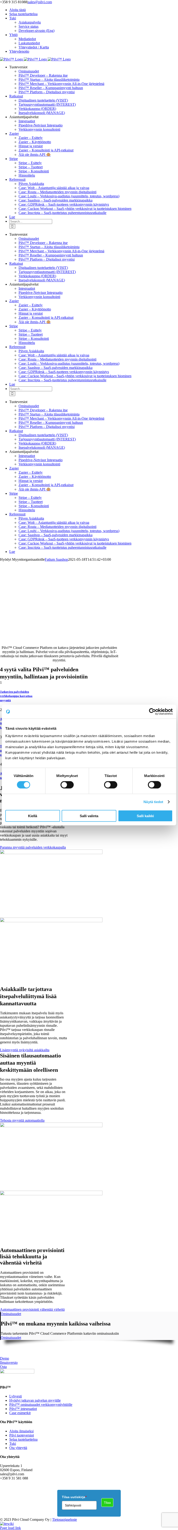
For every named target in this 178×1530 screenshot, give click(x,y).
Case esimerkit (20, 1413)
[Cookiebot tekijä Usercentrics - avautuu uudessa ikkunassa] (152, 711)
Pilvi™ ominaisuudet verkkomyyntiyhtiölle (40, 1405)
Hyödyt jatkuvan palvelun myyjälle (35, 1400)
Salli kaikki (145, 816)
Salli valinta (89, 816)
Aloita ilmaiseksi (21, 1431)
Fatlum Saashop (56, 559)
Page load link (10, 1528)
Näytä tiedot (153, 802)
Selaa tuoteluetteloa (23, 1439)
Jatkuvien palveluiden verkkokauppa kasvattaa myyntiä (16, 696)
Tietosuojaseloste (64, 1519)
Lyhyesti (15, 1396)
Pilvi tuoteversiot (21, 1435)
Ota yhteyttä (18, 1448)
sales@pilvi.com (40, 2)
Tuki (12, 1444)
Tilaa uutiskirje (74, 1497)
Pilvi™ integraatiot (23, 1409)
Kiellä (32, 816)
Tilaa (107, 1502)
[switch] (67, 785)
